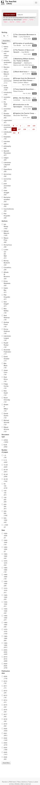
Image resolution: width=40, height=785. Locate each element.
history (6, 47)
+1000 (6, 526)
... (24, 126)
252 (14, 133)
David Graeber (6, 358)
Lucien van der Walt (6, 253)
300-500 (5, 513)
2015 (5, 706)
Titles (18, 782)
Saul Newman (6, 317)
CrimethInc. (6, 268)
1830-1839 (6, 535)
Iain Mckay (6, 226)
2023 (5, 744)
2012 (5, 691)
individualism (6, 133)
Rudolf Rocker (6, 345)
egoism (6, 205)
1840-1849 (6, 542)
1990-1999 (6, 645)
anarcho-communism (6, 81)
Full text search (10, 14)
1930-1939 (6, 604)
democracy (6, 175)
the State (5, 104)
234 (29, 126)
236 (14, 129)
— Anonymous (24, 106)
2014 (5, 701)
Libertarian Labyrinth (6, 164)
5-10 (5, 461)
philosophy (6, 147)
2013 (5, 696)
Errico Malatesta (6, 283)
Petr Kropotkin (6, 216)
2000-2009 (6, 652)
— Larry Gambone (24, 36)
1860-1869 (6, 556)
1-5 (5, 456)
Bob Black (5, 365)
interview (6, 142)
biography (6, 138)
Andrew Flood (6, 324)
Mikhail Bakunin (6, 74)
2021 (5, 734)
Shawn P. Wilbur (6, 407)
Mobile (17, 784)
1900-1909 (6, 583)
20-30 (6, 470)
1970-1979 (6, 631)
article (6, 441)
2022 (5, 739)
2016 (5, 710)
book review (6, 87)
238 (24, 129)
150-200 (5, 499)
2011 (5, 687)
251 (34, 129)
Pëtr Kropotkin (6, 297)
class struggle (6, 192)
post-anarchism (6, 185)
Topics (30, 782)
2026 (5, 758)
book (5, 446)
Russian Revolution (6, 115)
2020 (5, 729)
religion (6, 159)
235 (34, 126)
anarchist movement (6, 127)
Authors (24, 782)
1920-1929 (6, 597)
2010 (5, 682)
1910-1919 (6, 590)
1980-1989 (6, 638)
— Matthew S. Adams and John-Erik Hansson (24, 63)
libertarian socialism (6, 199)
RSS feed (12, 782)
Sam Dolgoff (6, 304)
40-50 (6, 480)
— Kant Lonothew (24, 99)
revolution (6, 98)
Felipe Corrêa (6, 386)
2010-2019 (6, 659)
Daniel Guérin (6, 415)
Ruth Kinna (6, 379)
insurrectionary (6, 210)
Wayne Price (6, 240)
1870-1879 (6, 563)
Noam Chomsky (6, 400)
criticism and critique (6, 54)
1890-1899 (6, 576)
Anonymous (6, 246)
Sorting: (4, 32)
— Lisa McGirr (24, 52)
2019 (5, 725)
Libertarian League (6, 338)
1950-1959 (6, 618)
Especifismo (6, 170)
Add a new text (26, 784)
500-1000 (5, 520)
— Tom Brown (24, 44)
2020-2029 (6, 666)
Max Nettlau (6, 310)
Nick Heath (6, 393)
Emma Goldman (6, 331)
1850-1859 (6, 549)
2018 (5, 720)
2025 (5, 753)
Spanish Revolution (6, 153)
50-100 (5, 486)
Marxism (6, 68)
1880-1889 (6, 570)
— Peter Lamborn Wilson (24, 81)
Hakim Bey (6, 290)
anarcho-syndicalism (6, 62)
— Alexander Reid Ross (24, 115)
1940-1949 (6, 611)
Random (5, 782)
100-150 (5, 493)
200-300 (5, 506)
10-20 (6, 466)
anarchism (6, 110)
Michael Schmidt (6, 422)
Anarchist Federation (6, 352)
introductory (6, 93)
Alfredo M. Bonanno (6, 275)
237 (19, 129)
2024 (5, 748)
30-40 (6, 475)
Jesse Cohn (6, 372)
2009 (5, 677)
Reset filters (6, 40)
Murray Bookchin (6, 263)
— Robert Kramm (24, 91)
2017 (5, 715)
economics (6, 180)
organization (6, 121)
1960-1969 (6, 624)
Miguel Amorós (6, 429)
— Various (25, 73)
